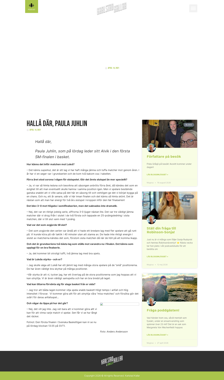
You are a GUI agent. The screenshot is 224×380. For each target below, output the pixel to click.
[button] (193, 8)
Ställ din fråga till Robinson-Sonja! (161, 230)
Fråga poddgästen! (163, 310)
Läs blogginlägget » (157, 174)
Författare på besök (164, 156)
